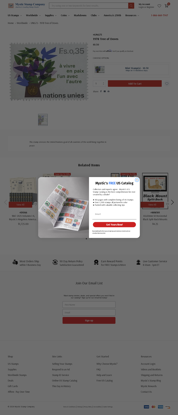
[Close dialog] (137, 179)
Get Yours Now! (114, 224)
